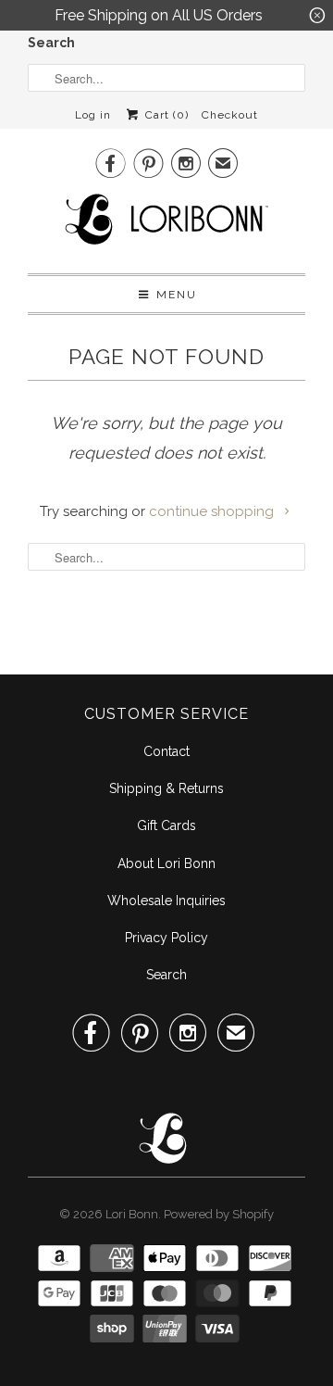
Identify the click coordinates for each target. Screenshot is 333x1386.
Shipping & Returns (166, 788)
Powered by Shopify (219, 1214)
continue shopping (213, 511)
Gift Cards (166, 825)
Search (51, 42)
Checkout (230, 114)
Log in (93, 114)
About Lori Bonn (166, 863)
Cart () (165, 114)
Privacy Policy (166, 937)
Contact (166, 751)
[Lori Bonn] (166, 225)
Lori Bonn (131, 1214)
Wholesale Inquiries (166, 900)
